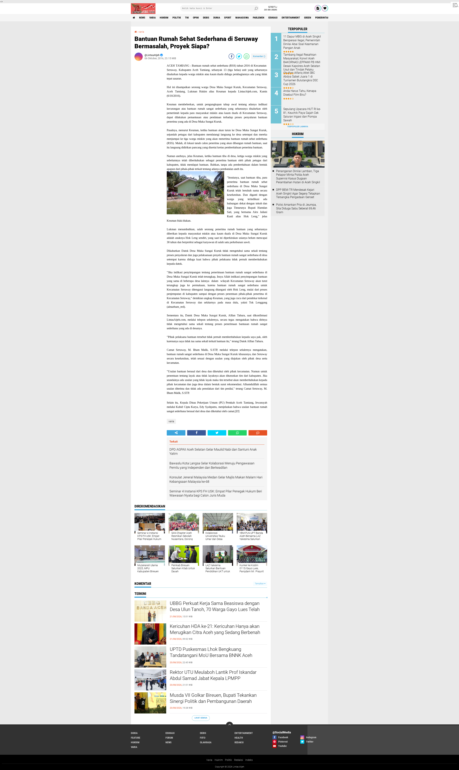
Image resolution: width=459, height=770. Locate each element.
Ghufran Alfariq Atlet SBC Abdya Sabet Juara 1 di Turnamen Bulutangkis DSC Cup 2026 (300, 78)
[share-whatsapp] (246, 56)
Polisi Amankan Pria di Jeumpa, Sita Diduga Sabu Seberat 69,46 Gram (296, 208)
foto (202, 737)
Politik (228, 760)
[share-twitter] (239, 56)
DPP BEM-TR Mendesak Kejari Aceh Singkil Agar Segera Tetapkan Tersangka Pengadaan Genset (298, 193)
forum (169, 737)
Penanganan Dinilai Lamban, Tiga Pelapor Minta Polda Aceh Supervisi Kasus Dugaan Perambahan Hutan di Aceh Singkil (298, 176)
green (307, 17)
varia (152, 17)
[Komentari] (258, 433)
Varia (209, 760)
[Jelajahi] (455, 5)
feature (135, 737)
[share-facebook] (231, 56)
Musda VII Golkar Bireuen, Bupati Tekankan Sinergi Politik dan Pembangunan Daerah (213, 698)
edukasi (273, 17)
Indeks (249, 760)
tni (187, 17)
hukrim (164, 17)
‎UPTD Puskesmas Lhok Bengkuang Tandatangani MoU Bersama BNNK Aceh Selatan (211, 655)
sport (227, 17)
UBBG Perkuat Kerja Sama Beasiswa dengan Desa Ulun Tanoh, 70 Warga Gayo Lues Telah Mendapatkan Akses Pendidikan (215, 609)
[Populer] (325, 8)
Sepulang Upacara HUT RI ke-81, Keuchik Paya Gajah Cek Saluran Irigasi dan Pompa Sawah (302, 114)
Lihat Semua (201, 718)
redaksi (239, 742)
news (142, 17)
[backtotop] (229, 725)
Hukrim (219, 760)
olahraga (205, 742)
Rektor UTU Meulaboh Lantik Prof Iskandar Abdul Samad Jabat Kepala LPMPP (213, 675)
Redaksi (238, 760)
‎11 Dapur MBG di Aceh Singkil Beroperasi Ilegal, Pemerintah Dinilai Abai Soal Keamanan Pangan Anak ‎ (302, 42)
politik (176, 17)
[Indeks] (318, 8)
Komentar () (259, 56)
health (239, 737)
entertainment (291, 17)
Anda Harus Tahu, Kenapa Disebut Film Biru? (299, 92)
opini (196, 17)
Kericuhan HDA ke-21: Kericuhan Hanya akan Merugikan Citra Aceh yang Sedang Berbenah (215, 629)
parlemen (258, 17)
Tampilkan (259, 583)
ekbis (206, 17)
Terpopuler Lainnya (297, 126)
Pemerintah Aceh (325, 17)
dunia (216, 17)
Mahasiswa (242, 17)
